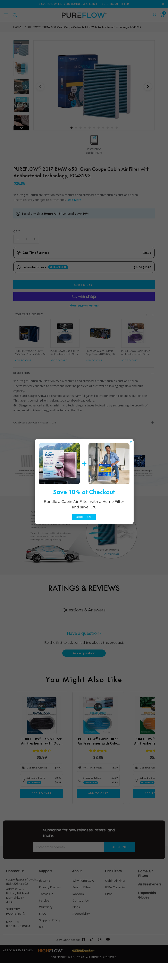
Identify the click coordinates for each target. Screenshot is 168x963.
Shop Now (84, 517)
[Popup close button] (131, 441)
